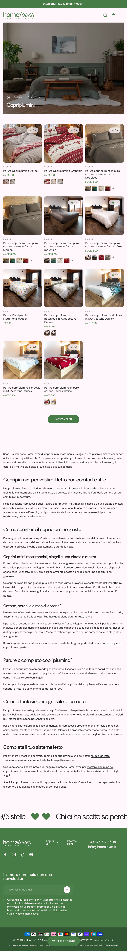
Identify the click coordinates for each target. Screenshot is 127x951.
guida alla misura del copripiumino (58, 591)
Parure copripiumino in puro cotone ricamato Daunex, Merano (20, 246)
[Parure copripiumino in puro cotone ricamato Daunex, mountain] (63, 215)
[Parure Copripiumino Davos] (22, 143)
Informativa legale (111, 945)
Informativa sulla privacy (40, 945)
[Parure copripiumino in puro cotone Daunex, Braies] (63, 360)
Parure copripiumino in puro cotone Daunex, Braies (61, 389)
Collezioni (18, 97)
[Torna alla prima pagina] (8, 97)
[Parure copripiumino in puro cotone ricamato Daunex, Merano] (22, 215)
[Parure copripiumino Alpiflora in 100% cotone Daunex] (104, 288)
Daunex (7, 167)
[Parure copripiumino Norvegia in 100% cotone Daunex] (22, 360)
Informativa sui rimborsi (18, 945)
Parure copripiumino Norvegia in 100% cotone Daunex (21, 389)
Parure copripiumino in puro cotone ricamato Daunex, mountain (61, 246)
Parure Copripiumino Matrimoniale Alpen (16, 317)
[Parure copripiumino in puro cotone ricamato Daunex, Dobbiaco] (104, 143)
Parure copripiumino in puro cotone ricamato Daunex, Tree (103, 244)
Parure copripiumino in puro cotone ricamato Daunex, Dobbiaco (102, 174)
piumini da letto (100, 756)
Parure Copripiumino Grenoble (63, 171)
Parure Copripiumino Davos (20, 171)
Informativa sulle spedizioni (91, 945)
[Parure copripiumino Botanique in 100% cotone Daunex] (63, 288)
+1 (113, 188)
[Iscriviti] (67, 889)
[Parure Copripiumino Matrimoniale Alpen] (22, 288)
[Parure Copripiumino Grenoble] (63, 143)
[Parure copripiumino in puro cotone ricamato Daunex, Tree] (104, 215)
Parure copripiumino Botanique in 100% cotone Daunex (60, 319)
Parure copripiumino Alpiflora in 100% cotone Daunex (103, 317)
